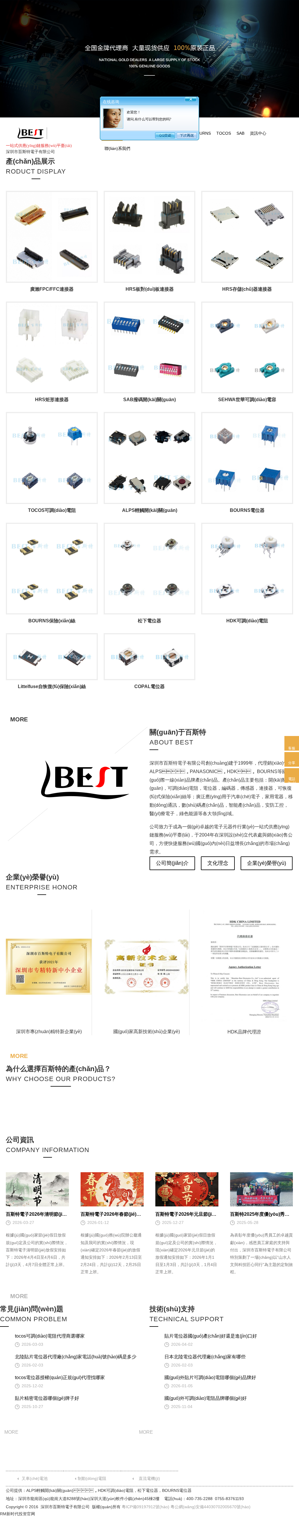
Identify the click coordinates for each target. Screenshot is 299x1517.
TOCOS (223, 133)
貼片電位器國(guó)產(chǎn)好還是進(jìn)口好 (210, 1336)
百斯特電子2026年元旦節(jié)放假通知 (186, 1214)
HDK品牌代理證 (244, 1031)
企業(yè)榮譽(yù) (266, 863)
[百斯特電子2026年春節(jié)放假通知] (112, 1189)
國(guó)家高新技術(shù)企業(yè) (146, 1031)
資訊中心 (258, 133)
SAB (240, 133)
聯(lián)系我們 (117, 148)
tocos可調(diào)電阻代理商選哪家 (50, 1336)
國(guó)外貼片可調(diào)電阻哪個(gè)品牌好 (210, 1377)
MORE (19, 719)
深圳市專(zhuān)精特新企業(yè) (49, 1031)
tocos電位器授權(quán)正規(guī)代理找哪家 (60, 1377)
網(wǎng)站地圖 (210, 121)
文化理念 (217, 863)
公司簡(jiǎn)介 (172, 863)
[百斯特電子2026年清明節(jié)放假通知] (37, 1189)
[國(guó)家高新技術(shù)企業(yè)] (146, 967)
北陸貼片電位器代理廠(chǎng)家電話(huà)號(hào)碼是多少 (75, 1356)
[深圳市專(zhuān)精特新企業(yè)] (48, 967)
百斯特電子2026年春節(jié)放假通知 (112, 1214)
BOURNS (202, 133)
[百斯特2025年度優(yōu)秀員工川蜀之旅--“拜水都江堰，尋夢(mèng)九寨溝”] (261, 1189)
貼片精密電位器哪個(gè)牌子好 (47, 1398)
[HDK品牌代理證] (244, 967)
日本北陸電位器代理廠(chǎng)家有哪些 (205, 1356)
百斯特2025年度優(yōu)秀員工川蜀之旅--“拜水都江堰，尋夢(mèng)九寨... (261, 1214)
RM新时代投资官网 (17, 1513)
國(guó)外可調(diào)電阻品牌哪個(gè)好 (205, 1398)
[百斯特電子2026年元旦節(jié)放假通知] (186, 1189)
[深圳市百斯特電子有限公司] (31, 133)
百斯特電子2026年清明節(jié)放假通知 (37, 1214)
